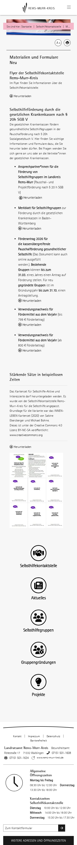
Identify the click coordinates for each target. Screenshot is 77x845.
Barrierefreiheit (38, 740)
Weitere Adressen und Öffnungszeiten (38, 840)
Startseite (26, 26)
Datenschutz (53, 736)
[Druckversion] (67, 42)
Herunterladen (22, 96)
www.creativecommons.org (26, 435)
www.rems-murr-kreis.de (50, 757)
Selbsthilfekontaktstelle (48, 26)
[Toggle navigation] (69, 7)
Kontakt (17, 736)
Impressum (34, 736)
